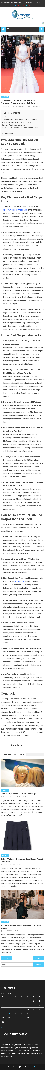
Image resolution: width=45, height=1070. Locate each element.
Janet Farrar (22, 106)
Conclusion (8, 133)
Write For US (38, 2)
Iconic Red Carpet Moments (14, 125)
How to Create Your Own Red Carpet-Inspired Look (21, 129)
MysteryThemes (33, 1067)
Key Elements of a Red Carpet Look (17, 122)
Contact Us (28, 2)
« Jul (2, 1027)
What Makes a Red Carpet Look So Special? (20, 119)
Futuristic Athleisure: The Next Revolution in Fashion (39, 958)
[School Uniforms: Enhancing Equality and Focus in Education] (22, 836)
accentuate (19, 581)
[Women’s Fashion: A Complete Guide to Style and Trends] (22, 904)
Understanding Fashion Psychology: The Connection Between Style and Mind (8, 958)
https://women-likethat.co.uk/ (15, 210)
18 (9, 1014)
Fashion (5, 97)
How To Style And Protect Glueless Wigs (18, 794)
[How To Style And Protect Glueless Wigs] (22, 773)
